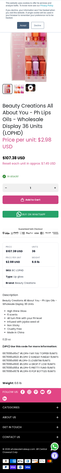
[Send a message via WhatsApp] (54, 446)
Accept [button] (23, 25)
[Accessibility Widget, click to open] (54, 455)
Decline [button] (37, 25)
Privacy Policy (46, 5)
